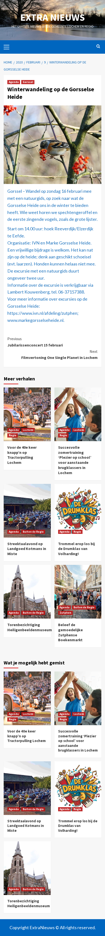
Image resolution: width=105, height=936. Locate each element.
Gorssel (28, 82)
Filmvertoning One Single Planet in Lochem (59, 354)
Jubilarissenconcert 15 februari (35, 341)
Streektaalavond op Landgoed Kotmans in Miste (26, 548)
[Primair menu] (8, 46)
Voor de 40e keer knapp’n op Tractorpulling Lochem (22, 455)
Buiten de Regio (33, 531)
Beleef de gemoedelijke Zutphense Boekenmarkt (70, 632)
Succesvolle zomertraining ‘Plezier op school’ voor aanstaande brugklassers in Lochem (74, 460)
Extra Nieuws (52, 17)
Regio (12, 435)
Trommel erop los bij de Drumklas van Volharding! (76, 548)
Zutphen (65, 612)
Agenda (14, 82)
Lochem (28, 430)
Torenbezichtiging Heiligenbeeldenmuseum (29, 627)
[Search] (98, 46)
